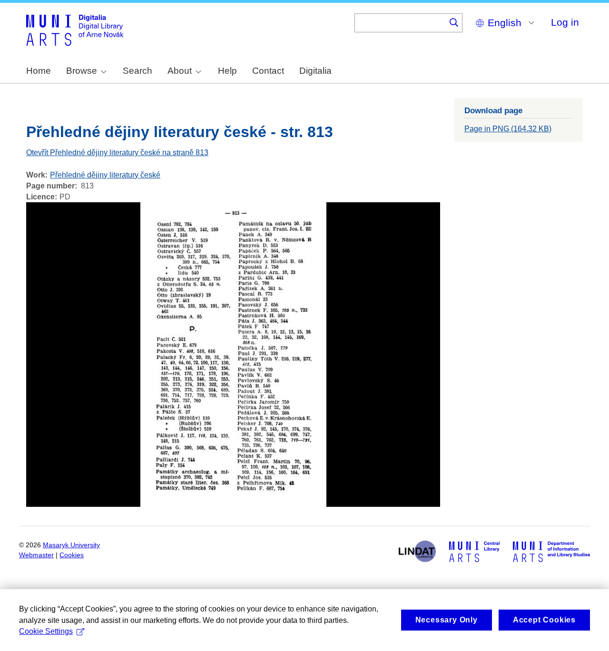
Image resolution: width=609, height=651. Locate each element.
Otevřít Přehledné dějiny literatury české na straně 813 (117, 152)
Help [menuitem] (227, 70)
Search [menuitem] (137, 70)
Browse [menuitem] (81, 70)
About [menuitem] (179, 70)
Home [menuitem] (38, 70)
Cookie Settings (46, 631)
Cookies (71, 555)
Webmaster (36, 555)
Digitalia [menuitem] (315, 70)
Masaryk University (71, 545)
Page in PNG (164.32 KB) (507, 129)
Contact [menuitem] (268, 70)
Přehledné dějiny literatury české (105, 175)
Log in (565, 22)
